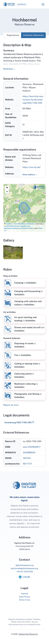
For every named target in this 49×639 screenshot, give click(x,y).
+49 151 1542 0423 (24, 571)
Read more (8, 69)
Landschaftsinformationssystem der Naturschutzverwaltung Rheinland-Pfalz (18, 227)
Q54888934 (29, 452)
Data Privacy (24, 597)
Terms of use (24, 600)
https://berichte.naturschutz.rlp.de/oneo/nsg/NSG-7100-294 (32, 99)
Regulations (13, 35)
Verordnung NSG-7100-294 (18, 422)
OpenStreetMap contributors (24, 223)
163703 (27, 458)
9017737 (27, 463)
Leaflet (8, 223)
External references (33, 35)
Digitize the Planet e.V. (28, 634)
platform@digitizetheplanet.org (24, 568)
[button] (43, 4)
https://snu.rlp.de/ (31, 167)
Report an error (11, 405)
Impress (24, 593)
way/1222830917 (32, 447)
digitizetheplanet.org (25, 565)
